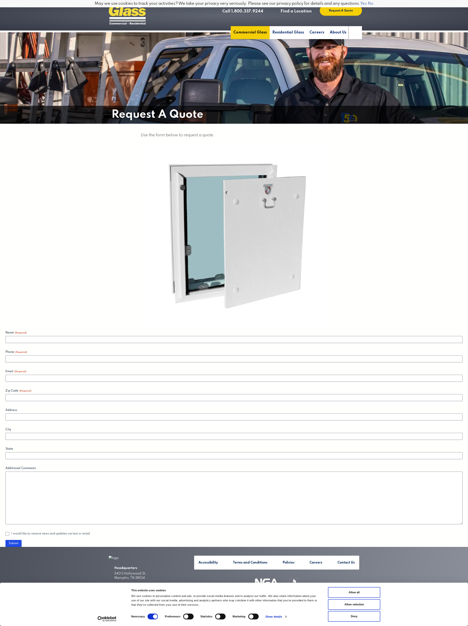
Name (16, 332)
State (9, 448)
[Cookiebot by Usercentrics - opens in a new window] (107, 619)
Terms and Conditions (250, 562)
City (8, 429)
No (370, 4)
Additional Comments (20, 468)
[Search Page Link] (355, 32)
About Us (338, 32)
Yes (363, 4)
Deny (354, 616)
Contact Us (346, 562)
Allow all (354, 592)
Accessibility (208, 562)
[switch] (188, 616)
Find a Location (296, 11)
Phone (16, 352)
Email (15, 371)
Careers (317, 32)
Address (11, 410)
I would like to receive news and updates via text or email (50, 533)
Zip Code (18, 390)
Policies (289, 562)
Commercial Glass (250, 32)
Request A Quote (341, 10)
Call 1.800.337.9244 (242, 11)
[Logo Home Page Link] (127, 14)
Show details (273, 616)
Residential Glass (288, 32)
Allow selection (354, 604)
